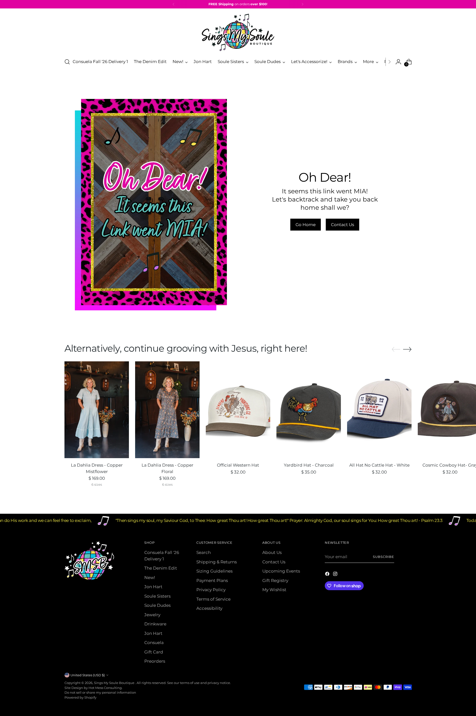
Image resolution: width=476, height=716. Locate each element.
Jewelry (152, 614)
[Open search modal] (67, 62)
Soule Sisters (157, 596)
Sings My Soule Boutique (114, 683)
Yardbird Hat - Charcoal (309, 465)
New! (149, 577)
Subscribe (383, 557)
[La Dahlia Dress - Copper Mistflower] (96, 409)
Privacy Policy (211, 589)
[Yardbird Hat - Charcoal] (308, 409)
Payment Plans (212, 580)
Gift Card (153, 651)
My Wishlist (274, 589)
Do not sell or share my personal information (100, 692)
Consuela (154, 642)
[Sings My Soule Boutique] (238, 32)
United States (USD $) (87, 675)
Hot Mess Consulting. (105, 688)
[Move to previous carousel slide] (396, 349)
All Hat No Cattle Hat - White (379, 465)
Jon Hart (153, 586)
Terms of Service (213, 599)
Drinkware (155, 623)
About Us (272, 552)
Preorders (154, 661)
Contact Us (273, 561)
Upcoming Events (281, 571)
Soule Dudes (157, 605)
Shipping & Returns (216, 561)
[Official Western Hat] (238, 409)
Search (203, 552)
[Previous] (173, 4)
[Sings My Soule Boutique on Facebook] (328, 574)
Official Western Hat (238, 465)
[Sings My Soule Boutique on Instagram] (336, 574)
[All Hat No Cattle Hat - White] (379, 409)
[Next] (302, 4)
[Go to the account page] (398, 62)
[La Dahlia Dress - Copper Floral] (167, 409)
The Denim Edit (160, 568)
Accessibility (209, 608)
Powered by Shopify (80, 697)
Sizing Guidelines (214, 571)
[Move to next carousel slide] (407, 349)
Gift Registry (275, 580)
